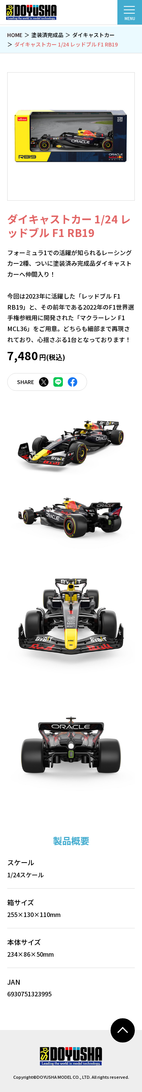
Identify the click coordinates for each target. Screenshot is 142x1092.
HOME (14, 35)
